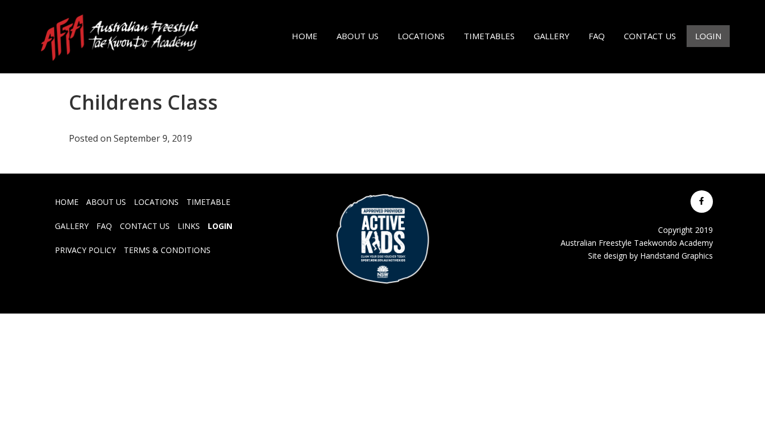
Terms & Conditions (167, 250)
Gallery (71, 226)
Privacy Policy (85, 250)
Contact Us (145, 226)
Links (189, 226)
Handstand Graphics (676, 255)
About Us (106, 202)
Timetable (208, 202)
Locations (156, 202)
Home (66, 202)
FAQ (104, 226)
